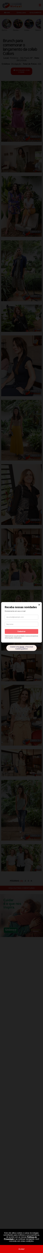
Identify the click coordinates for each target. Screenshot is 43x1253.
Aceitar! (21, 1249)
